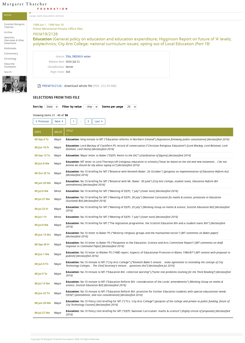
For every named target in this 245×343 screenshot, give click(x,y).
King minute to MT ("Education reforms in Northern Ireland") (147, 139)
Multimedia (10, 48)
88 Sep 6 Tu (42, 139)
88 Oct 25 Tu (42, 173)
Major (57, 139)
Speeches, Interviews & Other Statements (14, 40)
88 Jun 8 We (42, 164)
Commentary (11, 53)
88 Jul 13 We (42, 284)
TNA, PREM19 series (78, 56)
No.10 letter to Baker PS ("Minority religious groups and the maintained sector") (142, 234)
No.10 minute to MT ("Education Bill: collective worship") (148, 274)
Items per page (112, 107)
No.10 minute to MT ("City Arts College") (144, 264)
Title (69, 131)
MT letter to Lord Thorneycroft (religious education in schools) (146, 163)
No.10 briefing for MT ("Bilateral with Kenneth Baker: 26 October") (147, 173)
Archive (8, 32)
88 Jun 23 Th (42, 293)
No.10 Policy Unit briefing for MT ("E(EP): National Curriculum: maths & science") (148, 313)
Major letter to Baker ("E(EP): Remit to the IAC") (128, 156)
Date (38, 132)
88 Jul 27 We (42, 199)
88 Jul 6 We (41, 191)
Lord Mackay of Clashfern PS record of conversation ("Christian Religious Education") (146, 147)
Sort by (38, 107)
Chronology (10, 58)
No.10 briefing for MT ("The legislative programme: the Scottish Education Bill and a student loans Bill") (145, 225)
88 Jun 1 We (42, 254)
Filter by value (72, 107)
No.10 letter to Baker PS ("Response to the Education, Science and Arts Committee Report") (144, 244)
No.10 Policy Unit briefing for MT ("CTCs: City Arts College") (147, 303)
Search (7, 72)
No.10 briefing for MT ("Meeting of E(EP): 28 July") (143, 199)
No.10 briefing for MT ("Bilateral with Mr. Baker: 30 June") (142, 183)
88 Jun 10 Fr (42, 147)
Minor (57, 191)
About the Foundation (10, 65)
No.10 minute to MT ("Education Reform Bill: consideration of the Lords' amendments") (144, 283)
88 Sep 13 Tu (42, 156)
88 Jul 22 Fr (41, 209)
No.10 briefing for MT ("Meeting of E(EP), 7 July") (122, 191)
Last (97, 121)
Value (58, 132)
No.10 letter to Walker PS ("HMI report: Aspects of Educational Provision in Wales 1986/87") (148, 254)
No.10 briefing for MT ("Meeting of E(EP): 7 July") (122, 217)
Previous (43, 121)
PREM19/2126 (52, 86)
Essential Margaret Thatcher (14, 26)
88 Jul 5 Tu (41, 274)
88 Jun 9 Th (41, 264)
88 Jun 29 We (43, 183)
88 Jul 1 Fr (41, 217)
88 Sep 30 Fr (42, 245)
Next (57, 121)
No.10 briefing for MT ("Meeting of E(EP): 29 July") (147, 209)
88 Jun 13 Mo (43, 235)
